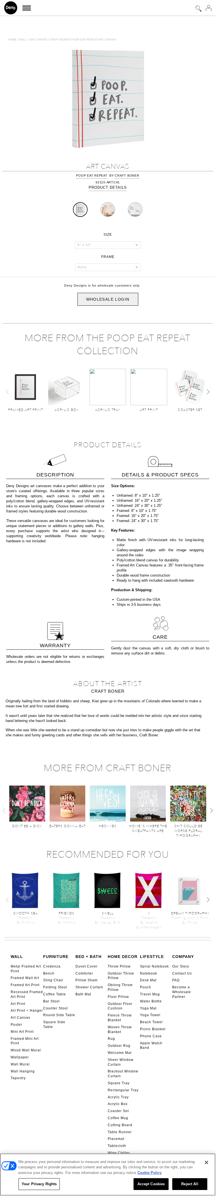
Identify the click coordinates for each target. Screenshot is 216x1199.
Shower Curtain (89, 987)
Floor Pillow (118, 997)
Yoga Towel (150, 1015)
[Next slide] (208, 392)
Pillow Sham (86, 980)
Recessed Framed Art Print (27, 994)
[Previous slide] (7, 392)
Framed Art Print (25, 985)
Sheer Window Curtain (121, 1062)
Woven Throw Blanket (120, 1029)
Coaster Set (118, 1111)
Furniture (55, 956)
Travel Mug (150, 994)
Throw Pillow (119, 966)
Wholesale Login (108, 299)
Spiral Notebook (154, 966)
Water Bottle (151, 1001)
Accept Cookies (151, 1184)
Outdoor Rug (119, 1046)
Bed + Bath (88, 956)
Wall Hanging (23, 1071)
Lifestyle (152, 956)
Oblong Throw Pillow (120, 987)
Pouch (145, 987)
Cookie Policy (149, 1173)
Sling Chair (53, 980)
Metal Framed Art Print (26, 968)
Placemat (116, 1139)
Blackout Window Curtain (123, 1073)
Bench (48, 973)
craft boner (127, 175)
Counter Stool (55, 1008)
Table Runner (120, 1132)
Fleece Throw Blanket (120, 1017)
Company (183, 956)
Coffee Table (54, 994)
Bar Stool (51, 1001)
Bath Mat (83, 994)
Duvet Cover (86, 966)
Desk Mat (148, 980)
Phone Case (151, 1036)
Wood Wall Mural (26, 1050)
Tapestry (18, 1078)
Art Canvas (20, 1018)
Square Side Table (54, 1024)
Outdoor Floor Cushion (120, 1006)
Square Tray (119, 1083)
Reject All (189, 1184)
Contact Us (182, 973)
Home (12, 39)
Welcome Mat (120, 1053)
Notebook (148, 973)
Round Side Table (59, 1015)
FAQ (176, 980)
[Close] (206, 1162)
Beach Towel (151, 1022)
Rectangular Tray (123, 1090)
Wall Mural (20, 1064)
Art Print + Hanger (27, 1011)
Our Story (180, 966)
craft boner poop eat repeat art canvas (83, 39)
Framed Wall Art (25, 978)
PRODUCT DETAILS (108, 187)
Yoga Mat (148, 1008)
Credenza (52, 966)
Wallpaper (20, 1057)
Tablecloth (117, 1146)
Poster (16, 1025)
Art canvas (38, 39)
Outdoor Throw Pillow (121, 975)
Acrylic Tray (118, 1097)
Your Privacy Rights (39, 1184)
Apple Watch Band (151, 1045)
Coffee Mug (118, 1118)
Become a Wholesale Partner (181, 992)
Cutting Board (120, 1125)
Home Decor (122, 956)
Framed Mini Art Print (25, 1041)
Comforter (84, 973)
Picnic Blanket (153, 1029)
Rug (111, 1039)
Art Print (18, 1004)
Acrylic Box (118, 1104)
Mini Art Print (22, 1032)
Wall (23, 39)
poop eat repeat (91, 175)
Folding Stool (55, 987)
